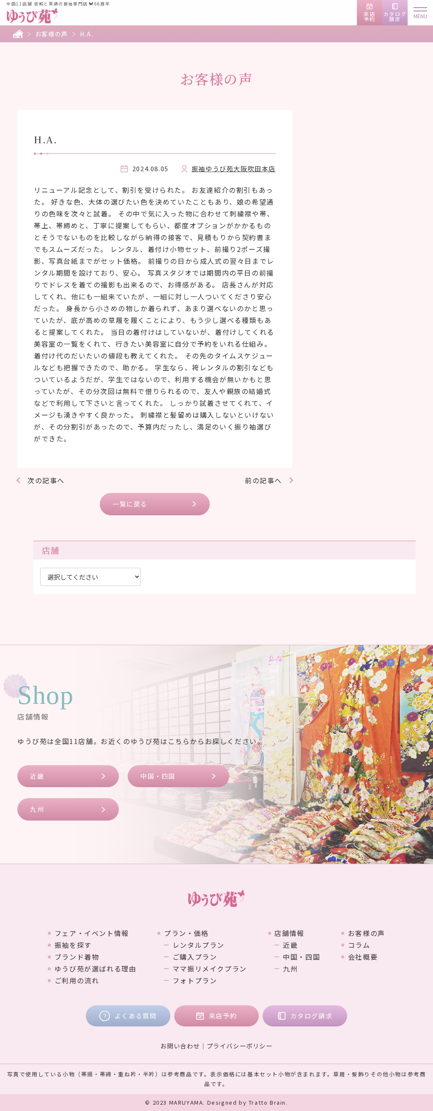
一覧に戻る (130, 503)
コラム (359, 945)
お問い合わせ (180, 1045)
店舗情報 (289, 933)
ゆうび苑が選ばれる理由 (95, 968)
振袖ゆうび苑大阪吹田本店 (234, 168)
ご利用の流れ (77, 980)
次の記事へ (46, 480)
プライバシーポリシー (240, 1045)
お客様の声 (51, 34)
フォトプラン (195, 980)
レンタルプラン (199, 945)
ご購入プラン (195, 957)
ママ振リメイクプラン (210, 968)
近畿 (37, 776)
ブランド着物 (77, 957)
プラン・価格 (186, 933)
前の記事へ (263, 480)
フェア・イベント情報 (92, 933)
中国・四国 (157, 776)
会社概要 (363, 957)
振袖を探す (73, 945)
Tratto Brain (267, 1102)
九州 (37, 809)
